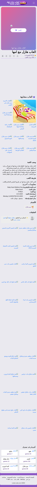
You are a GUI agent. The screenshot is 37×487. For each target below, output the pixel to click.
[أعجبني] (17, 56)
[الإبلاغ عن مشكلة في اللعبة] (2, 56)
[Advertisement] (18, 77)
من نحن (28, 479)
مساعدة (4, 477)
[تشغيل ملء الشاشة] (10, 56)
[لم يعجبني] (13, 56)
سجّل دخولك (11, 217)
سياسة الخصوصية (11, 477)
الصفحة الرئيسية (30, 477)
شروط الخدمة (21, 477)
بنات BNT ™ (9, 479)
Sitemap (22, 479)
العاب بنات (16, 479)
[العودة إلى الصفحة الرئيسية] (16, 3)
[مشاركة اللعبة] (6, 56)
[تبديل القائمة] (33, 3)
